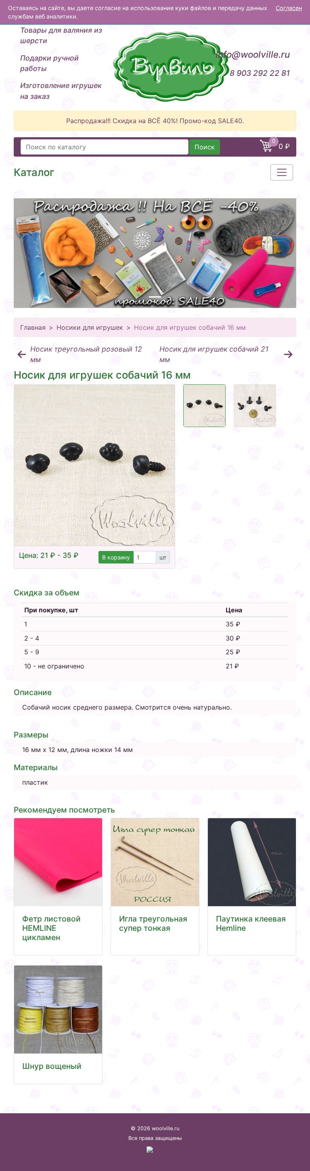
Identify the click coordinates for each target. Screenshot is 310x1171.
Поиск (205, 147)
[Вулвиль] (155, 66)
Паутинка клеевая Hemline (251, 923)
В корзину (116, 557)
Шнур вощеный (52, 1066)
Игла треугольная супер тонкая (153, 923)
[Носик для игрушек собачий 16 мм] (94, 465)
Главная (33, 327)
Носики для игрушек (90, 327)
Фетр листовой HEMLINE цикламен (51, 928)
